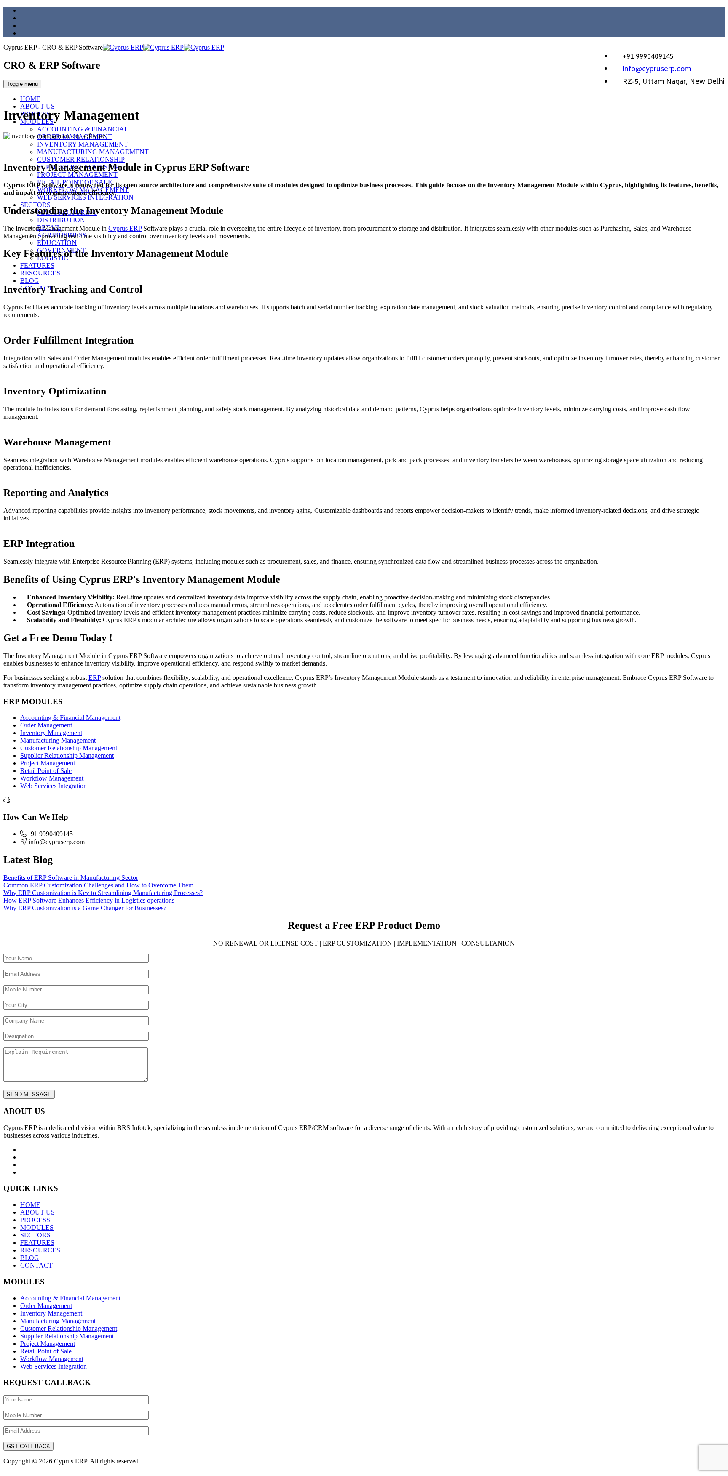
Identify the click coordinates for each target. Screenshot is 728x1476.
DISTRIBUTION (61, 220)
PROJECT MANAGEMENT (77, 174)
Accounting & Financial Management (70, 717)
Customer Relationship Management (68, 747)
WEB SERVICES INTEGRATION (85, 197)
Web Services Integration (53, 785)
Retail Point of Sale (46, 770)
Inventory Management (51, 732)
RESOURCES (40, 273)
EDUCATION (57, 242)
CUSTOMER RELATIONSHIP (81, 159)
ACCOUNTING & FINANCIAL (82, 129)
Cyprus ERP (125, 228)
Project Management (47, 763)
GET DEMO (564, 85)
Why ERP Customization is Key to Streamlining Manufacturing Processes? (103, 892)
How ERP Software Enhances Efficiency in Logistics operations (88, 900)
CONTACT (36, 1265)
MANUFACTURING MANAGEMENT (93, 151)
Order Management (46, 725)
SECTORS (35, 1235)
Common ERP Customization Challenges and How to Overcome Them (98, 885)
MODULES (37, 1227)
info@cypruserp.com (657, 69)
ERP (94, 677)
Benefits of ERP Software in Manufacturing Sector (70, 877)
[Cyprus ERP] (163, 47)
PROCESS (35, 1219)
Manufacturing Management (58, 740)
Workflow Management (51, 778)
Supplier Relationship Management (67, 755)
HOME (30, 98)
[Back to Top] (8, 1468)
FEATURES (37, 265)
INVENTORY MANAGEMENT (82, 144)
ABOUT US (37, 106)
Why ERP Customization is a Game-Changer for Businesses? (84, 907)
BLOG (29, 280)
